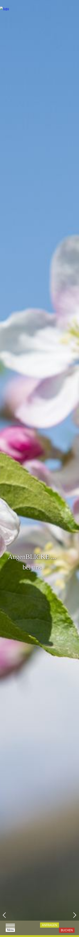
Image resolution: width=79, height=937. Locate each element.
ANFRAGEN (49, 925)
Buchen (67, 930)
